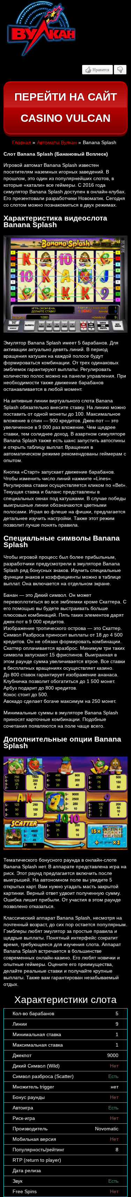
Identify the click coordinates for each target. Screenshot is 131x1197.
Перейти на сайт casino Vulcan (65, 108)
